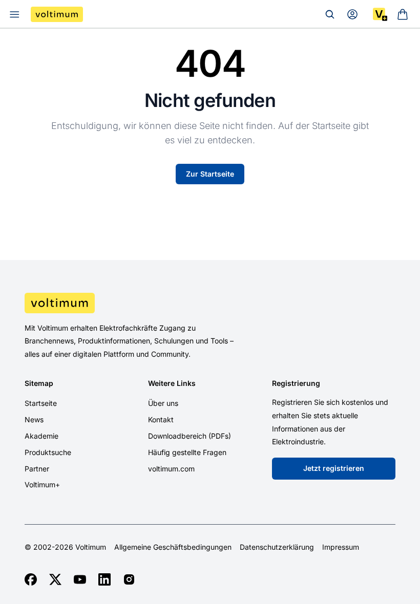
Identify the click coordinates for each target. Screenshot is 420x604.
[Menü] (14, 14)
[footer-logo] (210, 303)
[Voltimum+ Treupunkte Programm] (380, 14)
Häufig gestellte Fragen (187, 452)
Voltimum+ (42, 484)
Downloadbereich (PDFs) (189, 436)
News (34, 419)
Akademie (41, 436)
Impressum (340, 547)
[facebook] (31, 579)
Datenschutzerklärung (277, 547)
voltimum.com (171, 468)
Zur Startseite (210, 173)
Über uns (163, 403)
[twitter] (55, 579)
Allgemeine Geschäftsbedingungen (173, 547)
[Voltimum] (57, 14)
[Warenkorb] (402, 14)
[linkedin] (104, 579)
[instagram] (129, 579)
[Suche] (330, 14)
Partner (37, 468)
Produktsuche (48, 452)
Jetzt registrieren (333, 468)
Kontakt (161, 419)
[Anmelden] (352, 14)
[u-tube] (80, 579)
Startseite (41, 403)
